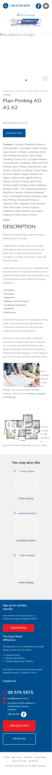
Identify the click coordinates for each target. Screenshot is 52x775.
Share (6, 220)
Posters (7, 94)
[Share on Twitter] (16, 220)
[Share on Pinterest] (24, 220)
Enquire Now (14, 133)
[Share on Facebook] (11, 220)
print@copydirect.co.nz (18, 698)
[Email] (20, 220)
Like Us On (13, 714)
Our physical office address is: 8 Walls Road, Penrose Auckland (21, 706)
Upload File (19, 738)
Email (46, 6)
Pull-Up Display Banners (37, 91)
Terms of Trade (19, 761)
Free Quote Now (19, 725)
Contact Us (33, 761)
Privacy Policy (40, 757)
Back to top (16, 757)
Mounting (11, 397)
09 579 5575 (20, 692)
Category (8, 144)
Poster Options (26, 498)
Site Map (28, 757)
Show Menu (5, 20)
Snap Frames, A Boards (13, 91)
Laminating (40, 393)
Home (6, 757)
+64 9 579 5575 (20, 6)
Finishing (30, 393)
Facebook (38, 6)
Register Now (19, 627)
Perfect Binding (26, 582)
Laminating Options (26, 540)
